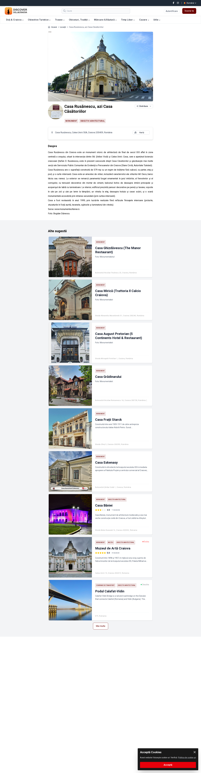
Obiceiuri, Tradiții (78, 19)
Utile (156, 19)
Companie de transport (105, 585)
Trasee (59, 19)
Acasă (54, 27)
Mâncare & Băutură (104, 19)
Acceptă (168, 765)
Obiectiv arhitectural (92, 121)
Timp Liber (127, 19)
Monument (71, 121)
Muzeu (110, 542)
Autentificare (172, 11)
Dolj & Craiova (14, 19)
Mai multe (100, 626)
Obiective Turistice (38, 19)
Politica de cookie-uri (187, 757)
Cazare (143, 19)
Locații (63, 27)
